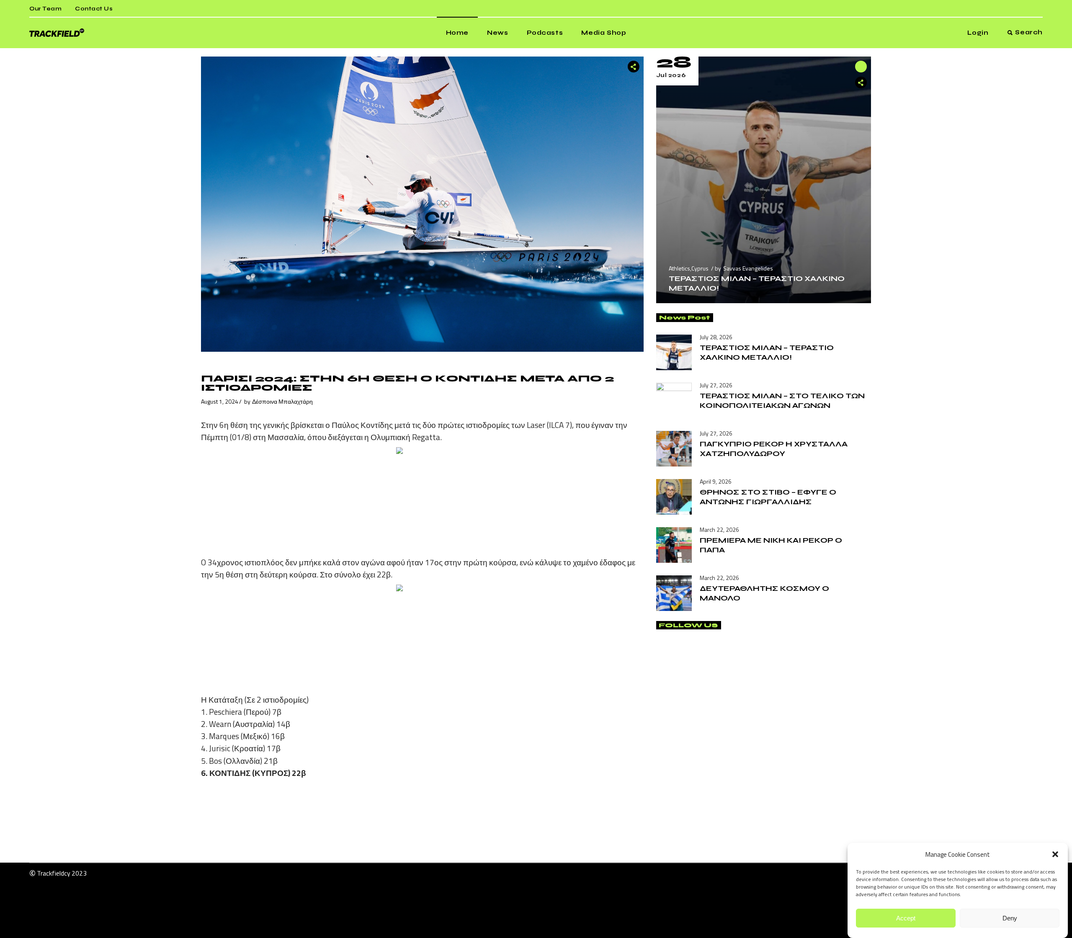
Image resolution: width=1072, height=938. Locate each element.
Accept (905, 918)
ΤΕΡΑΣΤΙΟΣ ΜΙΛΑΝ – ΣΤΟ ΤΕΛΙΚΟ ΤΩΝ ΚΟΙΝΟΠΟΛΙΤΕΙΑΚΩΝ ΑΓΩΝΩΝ (782, 400)
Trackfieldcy (53, 873)
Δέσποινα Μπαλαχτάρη (282, 401)
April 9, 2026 (716, 481)
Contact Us (94, 8)
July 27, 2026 (716, 385)
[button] (1055, 854)
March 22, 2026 (719, 529)
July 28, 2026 (716, 336)
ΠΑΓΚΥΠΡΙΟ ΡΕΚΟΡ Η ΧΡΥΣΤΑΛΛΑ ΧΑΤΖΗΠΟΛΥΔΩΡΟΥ (774, 448)
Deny (1009, 918)
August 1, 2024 (219, 401)
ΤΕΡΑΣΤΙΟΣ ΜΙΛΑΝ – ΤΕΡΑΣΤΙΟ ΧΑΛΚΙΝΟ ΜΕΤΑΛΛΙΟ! (767, 352)
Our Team (45, 8)
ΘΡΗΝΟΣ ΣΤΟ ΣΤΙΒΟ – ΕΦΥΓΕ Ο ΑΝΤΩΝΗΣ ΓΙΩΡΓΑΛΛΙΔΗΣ (768, 496)
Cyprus (700, 268)
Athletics (679, 268)
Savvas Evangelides (748, 268)
